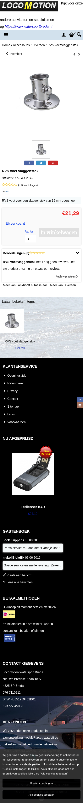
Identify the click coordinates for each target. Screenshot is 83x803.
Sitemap (13, 406)
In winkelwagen (59, 232)
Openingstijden (17, 375)
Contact (12, 398)
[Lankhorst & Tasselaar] (5, 193)
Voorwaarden (16, 422)
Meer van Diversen (63, 285)
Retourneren (16, 383)
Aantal (29, 231)
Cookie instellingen (41, 783)
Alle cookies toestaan (41, 794)
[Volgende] (79, 54)
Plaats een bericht (19, 575)
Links (11, 414)
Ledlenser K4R (33, 507)
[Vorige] (74, 54)
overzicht (15, 53)
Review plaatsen (65, 276)
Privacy (12, 391)
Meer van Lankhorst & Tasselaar (25, 285)
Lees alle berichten (20, 582)
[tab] (41, 253)
